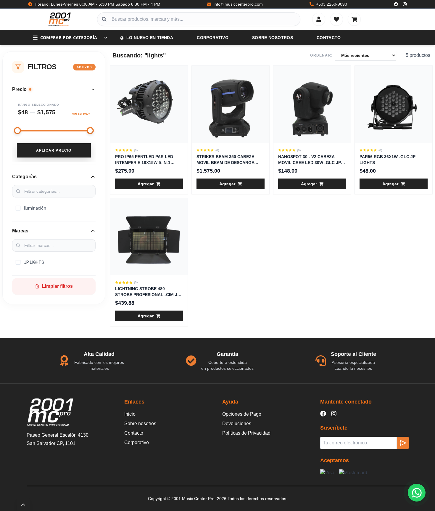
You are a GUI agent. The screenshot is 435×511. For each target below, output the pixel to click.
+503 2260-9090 (331, 4)
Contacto (329, 37)
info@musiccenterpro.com (238, 4)
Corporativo (212, 37)
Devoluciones (236, 423)
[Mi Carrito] (354, 19)
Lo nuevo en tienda (149, 37)
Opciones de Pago (241, 414)
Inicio (130, 414)
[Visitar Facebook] (396, 4)
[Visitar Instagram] (405, 4)
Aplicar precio (54, 150)
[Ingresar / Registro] (318, 19)
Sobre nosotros (272, 37)
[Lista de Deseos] (336, 19)
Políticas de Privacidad (246, 433)
